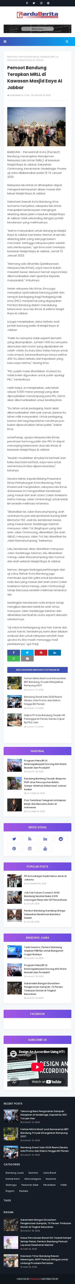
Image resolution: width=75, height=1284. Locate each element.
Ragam (10, 1191)
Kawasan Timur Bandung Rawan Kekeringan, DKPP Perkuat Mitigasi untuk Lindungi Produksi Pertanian (44, 1259)
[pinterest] (48, 3)
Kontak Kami (13, 1178)
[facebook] (27, 3)
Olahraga (11, 1184)
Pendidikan (49, 1184)
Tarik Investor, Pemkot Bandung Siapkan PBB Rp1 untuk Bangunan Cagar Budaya (43, 950)
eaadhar (35, 1279)
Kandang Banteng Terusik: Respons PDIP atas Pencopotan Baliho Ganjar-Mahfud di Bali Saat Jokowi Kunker (45, 784)
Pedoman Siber (29, 1184)
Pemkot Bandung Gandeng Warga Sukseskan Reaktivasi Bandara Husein (44, 914)
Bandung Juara (15, 1172)
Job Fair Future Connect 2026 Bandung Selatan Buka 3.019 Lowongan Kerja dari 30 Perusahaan (45, 896)
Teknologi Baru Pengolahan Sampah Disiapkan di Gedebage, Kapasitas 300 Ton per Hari (43, 1114)
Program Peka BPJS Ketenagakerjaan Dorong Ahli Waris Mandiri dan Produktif (45, 764)
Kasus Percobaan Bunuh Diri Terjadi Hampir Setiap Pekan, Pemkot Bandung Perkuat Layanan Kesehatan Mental (45, 1241)
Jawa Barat (49, 1172)
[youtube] (45, 848)
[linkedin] (45, 839)
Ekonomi (33, 1172)
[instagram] (41, 3)
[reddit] (61, 839)
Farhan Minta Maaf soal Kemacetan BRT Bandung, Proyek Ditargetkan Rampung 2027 (45, 682)
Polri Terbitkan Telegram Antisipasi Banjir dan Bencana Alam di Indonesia (45, 804)
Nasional (51, 1178)
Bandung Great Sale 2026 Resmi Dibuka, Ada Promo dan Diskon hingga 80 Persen (43, 700)
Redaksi (23, 1191)
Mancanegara (33, 1178)
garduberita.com (19, 95)
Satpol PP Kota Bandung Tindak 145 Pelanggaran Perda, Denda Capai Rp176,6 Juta (44, 718)
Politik (64, 1184)
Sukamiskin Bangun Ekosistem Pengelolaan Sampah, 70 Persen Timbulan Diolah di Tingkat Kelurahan (43, 989)
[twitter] (33, 3)
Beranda (12, 56)
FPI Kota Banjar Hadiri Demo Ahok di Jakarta (45, 878)
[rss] (30, 839)
